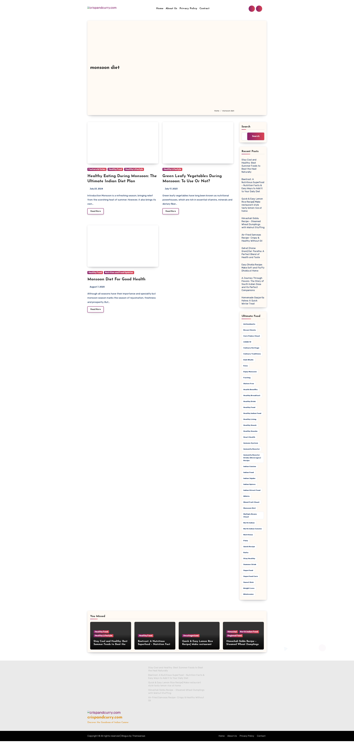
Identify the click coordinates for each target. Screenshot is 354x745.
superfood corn (250, 576)
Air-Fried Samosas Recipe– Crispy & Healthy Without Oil (252, 237)
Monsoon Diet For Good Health (116, 279)
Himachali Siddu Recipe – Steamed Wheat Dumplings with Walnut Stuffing (242, 644)
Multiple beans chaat (250, 515)
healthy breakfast (251, 395)
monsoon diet (249, 508)
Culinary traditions (252, 354)
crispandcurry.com (104, 717)
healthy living (249, 419)
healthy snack (249, 425)
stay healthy (249, 558)
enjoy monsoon (250, 372)
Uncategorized (190, 635)
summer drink (249, 564)
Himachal (232, 632)
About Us (171, 8)
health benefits (250, 389)
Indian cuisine (249, 466)
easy (245, 366)
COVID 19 (247, 342)
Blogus (125, 736)
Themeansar (138, 736)
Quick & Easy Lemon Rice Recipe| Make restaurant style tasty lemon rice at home (252, 204)
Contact (205, 8)
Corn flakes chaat (251, 336)
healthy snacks (250, 431)
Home (159, 8)
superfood (248, 570)
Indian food (248, 472)
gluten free (248, 384)
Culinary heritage (251, 348)
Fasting (246, 378)
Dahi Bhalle (248, 360)
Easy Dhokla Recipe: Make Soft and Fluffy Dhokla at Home (253, 267)
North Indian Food (249, 632)
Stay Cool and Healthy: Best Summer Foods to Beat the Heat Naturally (251, 165)
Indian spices (249, 484)
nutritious (248, 535)
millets (246, 496)
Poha (245, 541)
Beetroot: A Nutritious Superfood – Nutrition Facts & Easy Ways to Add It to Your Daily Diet (253, 185)
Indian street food (251, 490)
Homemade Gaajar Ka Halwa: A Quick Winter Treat (253, 300)
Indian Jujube (249, 478)
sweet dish (248, 582)
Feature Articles (96, 169)
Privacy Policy (188, 8)
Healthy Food (115, 169)
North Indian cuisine (252, 529)
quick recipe (249, 547)
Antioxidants (249, 324)
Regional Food (234, 635)
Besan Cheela (249, 330)
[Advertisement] (238, 66)
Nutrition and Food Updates (119, 272)
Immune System (250, 443)
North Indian (249, 523)
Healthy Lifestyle (134, 169)
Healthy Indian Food (252, 413)
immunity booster (251, 449)
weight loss (248, 588)
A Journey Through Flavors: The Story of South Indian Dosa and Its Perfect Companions (253, 284)
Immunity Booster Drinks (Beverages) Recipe (252, 457)
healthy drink (249, 401)
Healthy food (249, 407)
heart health (249, 437)
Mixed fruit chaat (251, 502)
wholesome (248, 594)
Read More (95, 211)
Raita (245, 552)
